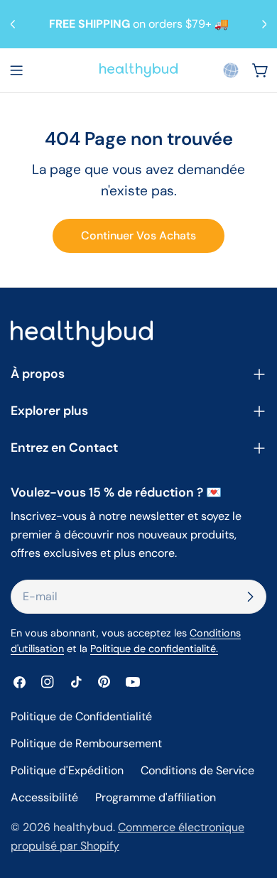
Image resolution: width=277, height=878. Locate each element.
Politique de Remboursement (86, 743)
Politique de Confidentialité (81, 716)
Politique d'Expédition (67, 770)
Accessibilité (44, 797)
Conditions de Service (197, 770)
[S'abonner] (250, 597)
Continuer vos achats (138, 235)
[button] (231, 70)
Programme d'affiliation (155, 797)
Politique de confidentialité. (154, 648)
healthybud (83, 827)
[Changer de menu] (16, 70)
